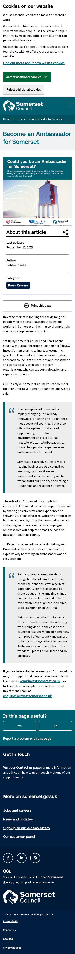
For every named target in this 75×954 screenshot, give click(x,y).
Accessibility (10, 921)
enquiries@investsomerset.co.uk (27, 696)
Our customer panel (19, 837)
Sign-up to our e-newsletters (26, 828)
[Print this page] (37, 305)
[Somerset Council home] (23, 105)
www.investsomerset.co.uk (40, 681)
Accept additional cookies (23, 77)
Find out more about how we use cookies (34, 63)
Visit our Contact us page (22, 767)
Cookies (8, 939)
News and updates (18, 819)
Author (11, 260)
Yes (19, 726)
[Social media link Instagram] (35, 858)
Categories (13, 278)
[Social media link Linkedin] (21, 858)
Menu (69, 104)
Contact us (9, 930)
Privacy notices (12, 947)
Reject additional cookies (23, 89)
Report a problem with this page (27, 738)
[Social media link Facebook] (8, 858)
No (55, 726)
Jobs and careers (17, 810)
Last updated (15, 242)
